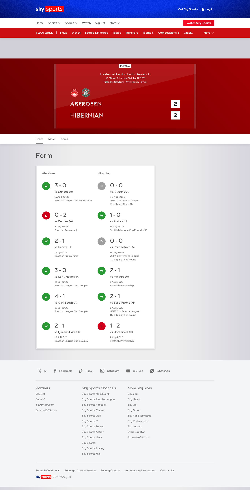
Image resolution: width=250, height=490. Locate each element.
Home (40, 23)
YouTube (138, 371)
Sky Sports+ (89, 443)
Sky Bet (100, 23)
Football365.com (46, 410)
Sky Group (134, 410)
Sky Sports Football (94, 404)
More (113, 23)
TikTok (89, 371)
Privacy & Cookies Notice (80, 470)
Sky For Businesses (139, 415)
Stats (39, 139)
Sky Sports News (92, 437)
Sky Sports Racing (93, 448)
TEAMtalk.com (45, 404)
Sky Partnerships (138, 421)
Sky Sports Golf (91, 415)
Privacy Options (110, 470)
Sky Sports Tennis (92, 426)
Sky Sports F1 (90, 421)
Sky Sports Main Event (95, 394)
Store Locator (136, 432)
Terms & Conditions (47, 470)
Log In (209, 9)
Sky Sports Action (93, 432)
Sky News (134, 399)
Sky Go (132, 404)
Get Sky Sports (188, 9)
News (63, 32)
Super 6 (40, 399)
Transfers (131, 32)
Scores (69, 23)
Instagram (113, 371)
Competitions (167, 32)
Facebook (65, 371)
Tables (116, 32)
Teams (147, 32)
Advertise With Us (139, 437)
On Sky (188, 32)
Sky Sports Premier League (98, 399)
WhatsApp (163, 371)
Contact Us (167, 470)
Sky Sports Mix (91, 453)
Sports (52, 23)
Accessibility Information (140, 470)
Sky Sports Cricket (93, 410)
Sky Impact (135, 426)
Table (51, 139)
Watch (86, 23)
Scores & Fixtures (96, 32)
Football (44, 32)
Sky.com (133, 394)
